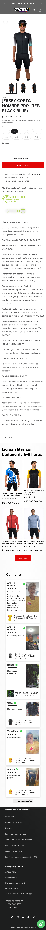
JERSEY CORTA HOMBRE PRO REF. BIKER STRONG (34, 492)
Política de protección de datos (18, 840)
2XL (8, 138)
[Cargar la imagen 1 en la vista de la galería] (11, 88)
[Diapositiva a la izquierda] (3, 89)
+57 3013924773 (12, 908)
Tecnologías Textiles (14, 822)
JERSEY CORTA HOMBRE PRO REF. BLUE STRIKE (12, 495)
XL (39, 132)
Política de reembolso (14, 851)
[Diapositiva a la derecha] (43, 89)
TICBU (18, 927)
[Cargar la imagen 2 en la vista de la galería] (23, 88)
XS (7, 132)
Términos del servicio (14, 845)
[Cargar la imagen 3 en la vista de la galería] (34, 88)
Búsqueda (9, 816)
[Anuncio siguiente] (41, 3)
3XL (18, 138)
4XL (28, 138)
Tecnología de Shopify (29, 927)
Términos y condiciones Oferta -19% (21, 857)
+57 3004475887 (13, 904)
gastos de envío (24, 120)
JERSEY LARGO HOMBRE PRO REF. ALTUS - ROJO (12, 542)
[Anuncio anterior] (5, 3)
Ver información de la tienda (17, 181)
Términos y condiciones (15, 834)
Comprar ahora (23, 165)
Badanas (8, 828)
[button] (5, 10)
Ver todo (23, 558)
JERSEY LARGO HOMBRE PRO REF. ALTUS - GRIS (34, 542)
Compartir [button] (8, 437)
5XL (38, 138)
